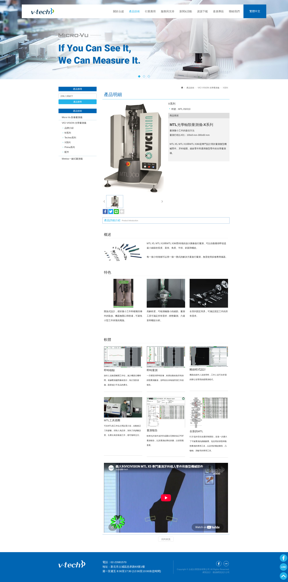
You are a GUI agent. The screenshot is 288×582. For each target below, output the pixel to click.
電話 (105, 562)
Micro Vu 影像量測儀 (72, 117)
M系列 (67, 132)
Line (283, 567)
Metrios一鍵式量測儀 (72, 158)
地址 (105, 566)
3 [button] (149, 76)
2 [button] (144, 76)
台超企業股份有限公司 (42, 11)
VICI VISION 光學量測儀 (74, 123)
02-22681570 (118, 562)
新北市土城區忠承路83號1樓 (128, 566)
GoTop (283, 576)
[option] (144, 39)
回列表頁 (165, 539)
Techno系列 (70, 137)
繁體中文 (254, 11)
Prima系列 (69, 147)
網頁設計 (206, 572)
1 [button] (139, 76)
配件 (66, 152)
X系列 (67, 142)
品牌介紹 (69, 128)
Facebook (283, 558)
